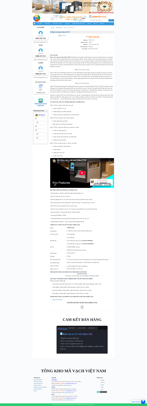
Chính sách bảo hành (38, 381)
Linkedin (102, 384)
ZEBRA (90, 42)
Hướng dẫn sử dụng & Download (40, 387)
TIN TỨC (95, 23)
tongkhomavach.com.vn (69, 392)
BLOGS (89, 23)
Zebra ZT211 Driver (57, 299)
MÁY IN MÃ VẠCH (59, 27)
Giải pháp (67, 23)
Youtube (102, 387)
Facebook (102, 380)
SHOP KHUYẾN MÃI (38, 379)
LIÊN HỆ (102, 23)
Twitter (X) (102, 382)
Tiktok (101, 389)
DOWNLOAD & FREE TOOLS (78, 23)
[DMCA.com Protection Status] (102, 392)
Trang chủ (52, 27)
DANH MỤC (47, 23)
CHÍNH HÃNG (71, 328)
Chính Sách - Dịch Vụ (58, 23)
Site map (35, 390)
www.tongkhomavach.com (69, 399)
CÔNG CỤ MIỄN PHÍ (38, 389)
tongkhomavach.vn (68, 385)
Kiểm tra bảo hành (37, 385)
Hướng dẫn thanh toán (38, 383)
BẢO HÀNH (91, 328)
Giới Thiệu (40, 23)
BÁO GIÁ (60, 328)
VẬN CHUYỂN (82, 328)
